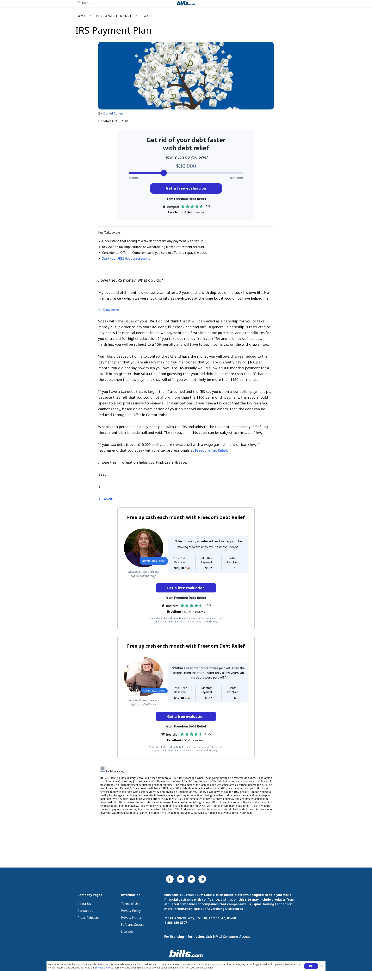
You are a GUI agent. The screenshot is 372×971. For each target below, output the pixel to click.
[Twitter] (191, 879)
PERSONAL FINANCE (114, 16)
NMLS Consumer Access (231, 936)
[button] (84, 3)
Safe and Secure (132, 924)
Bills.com (105, 498)
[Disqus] (186, 813)
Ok (311, 966)
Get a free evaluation (186, 188)
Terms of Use (130, 904)
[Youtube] (180, 879)
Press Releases (88, 917)
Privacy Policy (131, 911)
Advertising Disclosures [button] (225, 909)
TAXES (147, 16)
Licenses (127, 931)
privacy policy (102, 967)
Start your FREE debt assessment (126, 258)
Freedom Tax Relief (211, 450)
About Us (84, 904)
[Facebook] (169, 879)
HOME (80, 16)
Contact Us (85, 911)
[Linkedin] (202, 879)
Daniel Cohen (113, 113)
